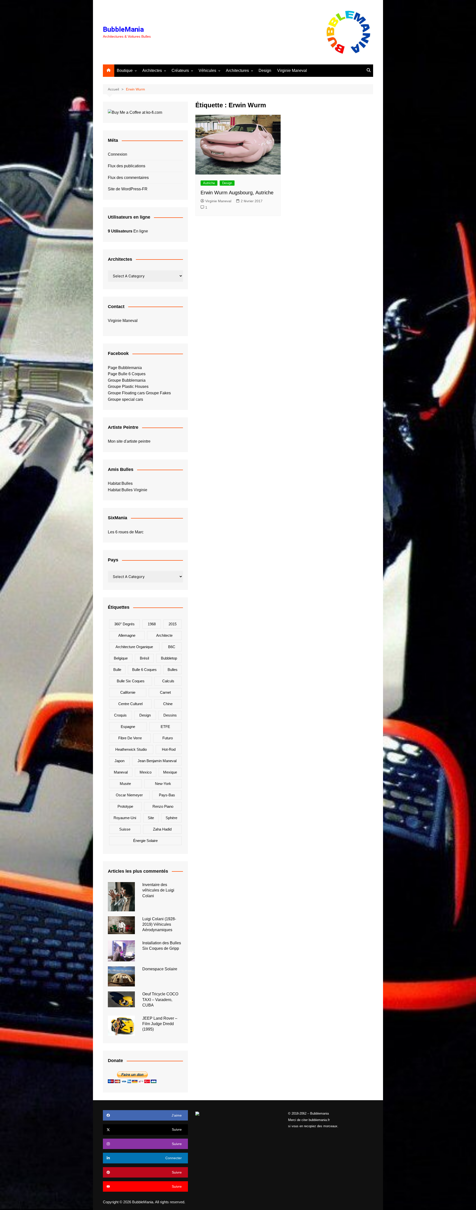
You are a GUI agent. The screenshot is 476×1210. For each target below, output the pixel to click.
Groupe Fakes (158, 393)
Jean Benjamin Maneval (157, 761)
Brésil (144, 658)
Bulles (173, 669)
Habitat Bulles (120, 483)
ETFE (165, 726)
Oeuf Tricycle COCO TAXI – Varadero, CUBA (160, 999)
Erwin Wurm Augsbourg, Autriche (237, 192)
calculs (168, 681)
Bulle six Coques (131, 681)
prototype (125, 806)
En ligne (128, 231)
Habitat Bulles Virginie (127, 490)
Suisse (124, 829)
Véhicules (207, 70)
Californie (127, 692)
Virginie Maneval (292, 70)
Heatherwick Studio (131, 749)
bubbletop (169, 658)
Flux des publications (126, 166)
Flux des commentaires (128, 177)
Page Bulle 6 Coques (127, 374)
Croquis (120, 715)
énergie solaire (145, 840)
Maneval (121, 772)
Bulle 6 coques (144, 669)
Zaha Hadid (162, 829)
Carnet (165, 692)
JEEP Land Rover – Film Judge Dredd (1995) (159, 1024)
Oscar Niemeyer (129, 795)
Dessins (170, 715)
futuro (167, 738)
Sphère (171, 818)
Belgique (121, 658)
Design (265, 70)
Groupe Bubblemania (127, 380)
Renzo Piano (162, 806)
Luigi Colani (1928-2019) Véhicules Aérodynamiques (159, 924)
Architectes (152, 70)
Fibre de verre (130, 738)
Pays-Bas (167, 795)
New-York (163, 783)
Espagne (128, 726)
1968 (152, 624)
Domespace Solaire (159, 969)
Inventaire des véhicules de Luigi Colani (158, 890)
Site (151, 818)
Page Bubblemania (125, 368)
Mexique (170, 772)
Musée (125, 783)
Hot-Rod (169, 749)
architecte (164, 635)
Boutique (125, 70)
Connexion (117, 154)
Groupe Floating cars (126, 393)
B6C (171, 647)
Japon (119, 761)
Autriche (209, 183)
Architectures (237, 70)
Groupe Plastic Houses (128, 386)
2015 (173, 624)
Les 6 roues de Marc (126, 532)
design (145, 715)
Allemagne (126, 635)
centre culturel (130, 704)
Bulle (117, 669)
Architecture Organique (134, 647)
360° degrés (124, 624)
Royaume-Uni (125, 818)
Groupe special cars (125, 399)
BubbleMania (123, 29)
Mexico (145, 772)
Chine (168, 704)
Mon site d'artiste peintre (129, 441)
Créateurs (180, 70)
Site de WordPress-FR (128, 189)
